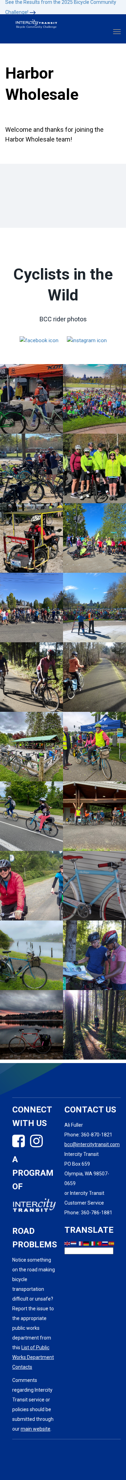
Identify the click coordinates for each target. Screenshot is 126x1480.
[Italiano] (93, 1243)
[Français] (80, 1243)
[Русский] (105, 1243)
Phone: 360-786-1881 (88, 1212)
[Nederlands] (74, 1243)
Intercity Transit (81, 1154)
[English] (67, 1243)
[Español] (111, 1243)
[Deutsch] (86, 1243)
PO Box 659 (77, 1164)
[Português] (99, 1243)
